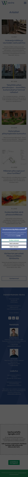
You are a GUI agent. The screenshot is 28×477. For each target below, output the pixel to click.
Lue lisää (18, 235)
